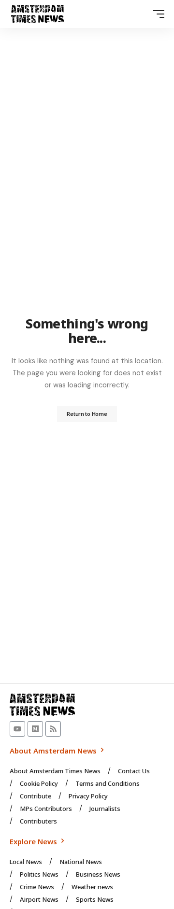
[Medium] (35, 729)
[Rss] (53, 729)
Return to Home (87, 413)
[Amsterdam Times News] (37, 14)
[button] (156, 14)
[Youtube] (17, 729)
